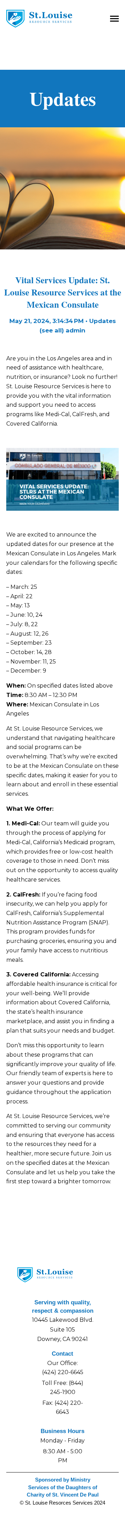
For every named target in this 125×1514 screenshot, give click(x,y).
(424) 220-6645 (62, 1372)
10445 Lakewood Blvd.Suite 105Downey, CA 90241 (62, 1330)
